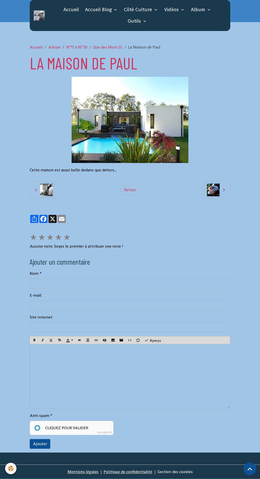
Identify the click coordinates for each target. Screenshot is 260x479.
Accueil (71, 9)
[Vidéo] (121, 340)
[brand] (40, 15)
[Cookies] (11, 468)
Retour (130, 189)
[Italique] (42, 340)
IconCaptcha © (104, 432)
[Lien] (96, 340)
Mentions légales (83, 471)
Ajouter (40, 443)
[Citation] (79, 340)
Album (198, 9)
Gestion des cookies (175, 471)
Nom (34, 273)
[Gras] (34, 340)
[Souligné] (51, 340)
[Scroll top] (249, 468)
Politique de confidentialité (128, 471)
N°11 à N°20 (76, 47)
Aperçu (155, 340)
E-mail (35, 295)
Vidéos (172, 9)
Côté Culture (138, 9)
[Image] (113, 340)
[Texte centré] (88, 340)
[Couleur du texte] (69, 340)
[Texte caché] (104, 340)
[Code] (129, 340)
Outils (135, 21)
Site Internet (41, 317)
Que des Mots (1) (107, 47)
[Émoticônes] (138, 340)
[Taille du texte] (59, 340)
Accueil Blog (99, 9)
